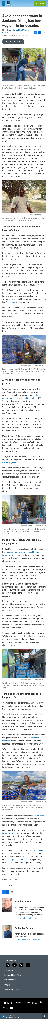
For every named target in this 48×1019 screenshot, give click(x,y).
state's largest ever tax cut (14, 462)
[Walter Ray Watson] (7, 931)
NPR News (8, 885)
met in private (38, 850)
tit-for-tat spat (37, 816)
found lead (10, 302)
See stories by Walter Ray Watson (29, 940)
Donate (41, 3)
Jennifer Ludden (15, 30)
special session (18, 859)
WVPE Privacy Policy (11, 989)
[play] (3, 1016)
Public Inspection (10, 980)
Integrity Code (9, 985)
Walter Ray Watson (24, 928)
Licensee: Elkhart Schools (13, 975)
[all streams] (45, 1016)
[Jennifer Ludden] (7, 905)
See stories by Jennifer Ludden (27, 918)
